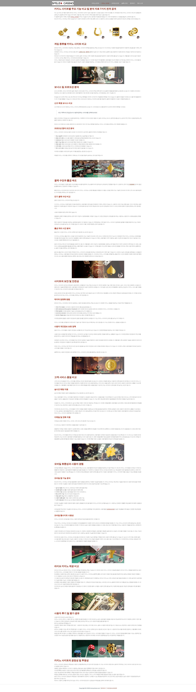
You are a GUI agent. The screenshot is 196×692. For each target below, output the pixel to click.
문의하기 (132, 3)
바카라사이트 (115, 3)
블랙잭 (88, 52)
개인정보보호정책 (112, 688)
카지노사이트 (95, 3)
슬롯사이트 (125, 3)
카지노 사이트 (105, 3)
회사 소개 (140, 3)
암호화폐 (131, 184)
